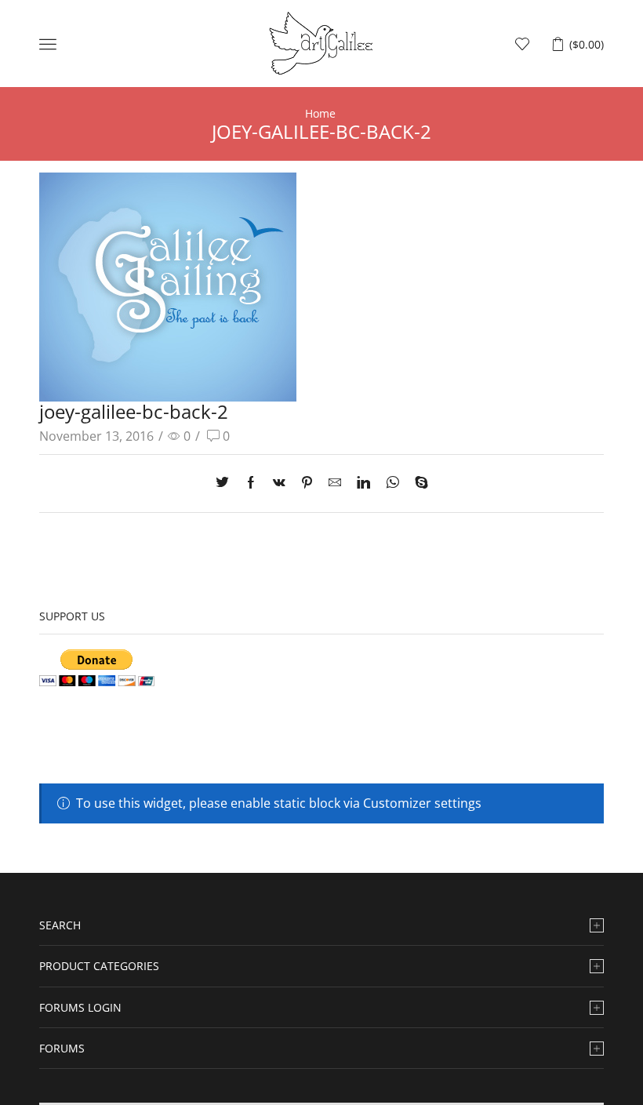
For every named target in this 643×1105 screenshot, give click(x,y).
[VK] (279, 483)
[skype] (417, 483)
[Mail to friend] (335, 483)
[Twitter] (226, 483)
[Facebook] (251, 483)
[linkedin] (363, 483)
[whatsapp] (392, 483)
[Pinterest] (307, 483)
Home (320, 113)
